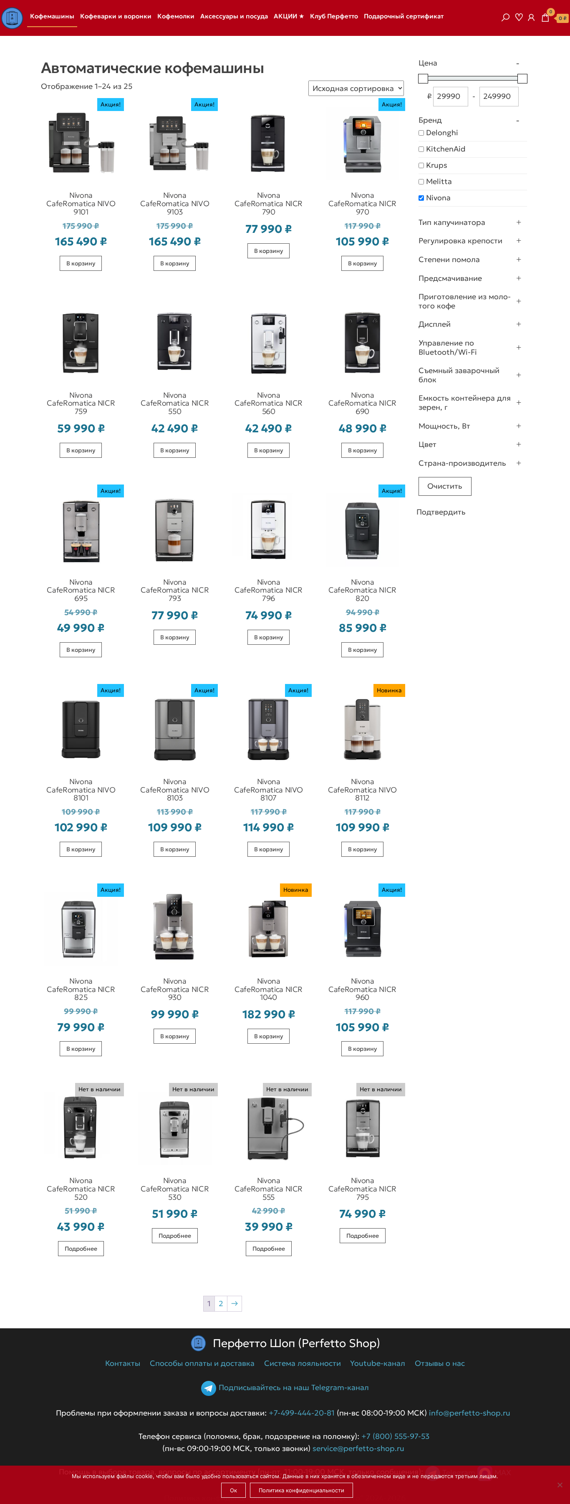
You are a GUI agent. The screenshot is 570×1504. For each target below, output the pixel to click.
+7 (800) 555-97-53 (395, 1436)
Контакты (122, 1363)
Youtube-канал (377, 1363)
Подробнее (81, 1248)
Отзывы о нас (440, 1363)
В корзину (80, 263)
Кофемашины (52, 16)
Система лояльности (302, 1363)
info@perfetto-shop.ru (468, 1413)
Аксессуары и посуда (234, 16)
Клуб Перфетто (334, 16)
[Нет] (559, 1485)
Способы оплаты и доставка (202, 1363)
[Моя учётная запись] (531, 17)
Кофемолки (175, 16)
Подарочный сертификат (404, 16)
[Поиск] (505, 17)
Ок (233, 1490)
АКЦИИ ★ (289, 16)
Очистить (444, 486)
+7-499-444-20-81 (302, 1413)
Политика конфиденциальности (301, 1490)
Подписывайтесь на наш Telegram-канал (293, 1388)
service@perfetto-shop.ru (357, 1448)
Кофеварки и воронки (115, 16)
